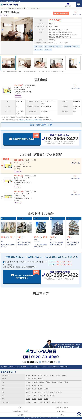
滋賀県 (52, 392)
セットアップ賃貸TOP (7, 8)
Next (30, 30)
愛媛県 (34, 399)
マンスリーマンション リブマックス (30, 119)
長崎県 (54, 402)
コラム (61, 415)
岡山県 (40, 395)
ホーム (20, 407)
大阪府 (28, 392)
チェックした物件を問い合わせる (26, 275)
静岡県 (34, 389)
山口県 (34, 395)
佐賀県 (60, 402)
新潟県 (40, 378)
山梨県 (28, 378)
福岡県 (28, 402)
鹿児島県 (47, 402)
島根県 (52, 395)
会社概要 (20, 415)
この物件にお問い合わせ (25, 137)
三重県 (46, 389)
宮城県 (52, 375)
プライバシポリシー (61, 407)
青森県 (34, 375)
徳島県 (46, 399)
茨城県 (54, 382)
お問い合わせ (61, 411)
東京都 (19, 8)
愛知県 (28, 389)
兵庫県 (34, 392)
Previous (3, 30)
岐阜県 (40, 389)
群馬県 (66, 382)
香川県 (28, 399)
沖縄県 (66, 402)
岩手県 (40, 375)
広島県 (28, 395)
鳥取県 (46, 395)
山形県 (58, 375)
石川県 (34, 385)
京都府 (40, 392)
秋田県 (46, 375)
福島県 (64, 375)
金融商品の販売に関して (20, 411)
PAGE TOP (79, 414)
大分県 (40, 402)
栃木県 (60, 382)
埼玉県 (42, 382)
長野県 (34, 378)
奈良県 (46, 392)
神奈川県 (35, 382)
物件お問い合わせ (62, 13)
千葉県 (48, 382)
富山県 (40, 385)
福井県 (28, 385)
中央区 (26, 8)
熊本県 (34, 402)
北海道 (28, 375)
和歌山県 (59, 392)
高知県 (40, 399)
